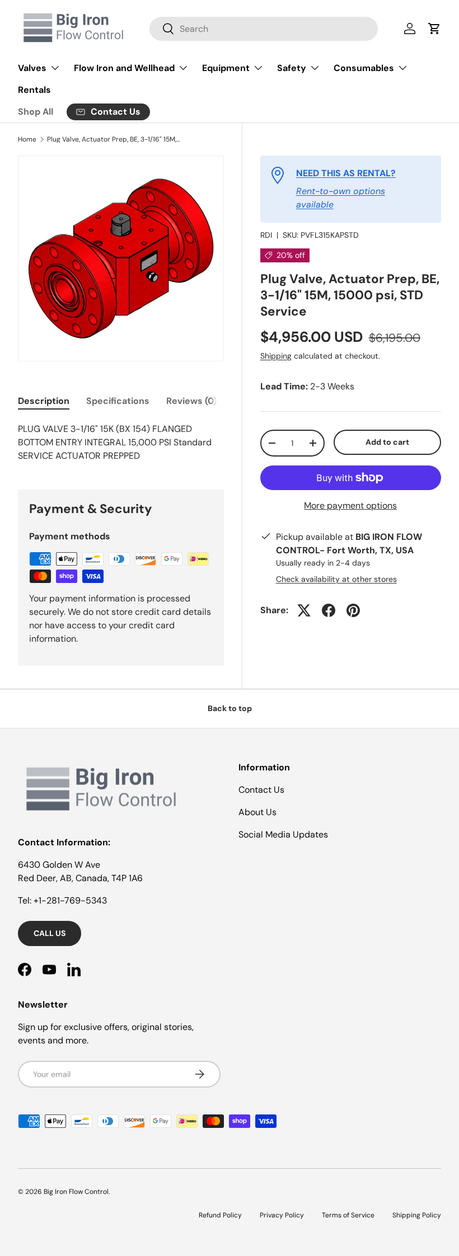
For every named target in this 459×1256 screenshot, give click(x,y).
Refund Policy (220, 1215)
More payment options (350, 505)
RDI (266, 235)
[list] (120, 258)
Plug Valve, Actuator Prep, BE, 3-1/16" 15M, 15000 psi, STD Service (114, 139)
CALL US (49, 933)
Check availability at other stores (336, 579)
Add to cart (387, 442)
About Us (257, 812)
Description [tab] (43, 401)
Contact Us (261, 790)
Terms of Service (348, 1215)
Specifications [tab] (117, 401)
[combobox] (263, 29)
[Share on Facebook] (328, 610)
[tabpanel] (121, 442)
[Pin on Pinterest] (353, 610)
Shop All (35, 111)
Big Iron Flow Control (76, 1191)
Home (27, 139)
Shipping (276, 356)
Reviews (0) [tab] (191, 401)
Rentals (34, 90)
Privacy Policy (282, 1215)
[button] (434, 28)
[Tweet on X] (304, 610)
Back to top (230, 708)
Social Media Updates (283, 834)
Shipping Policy (416, 1215)
